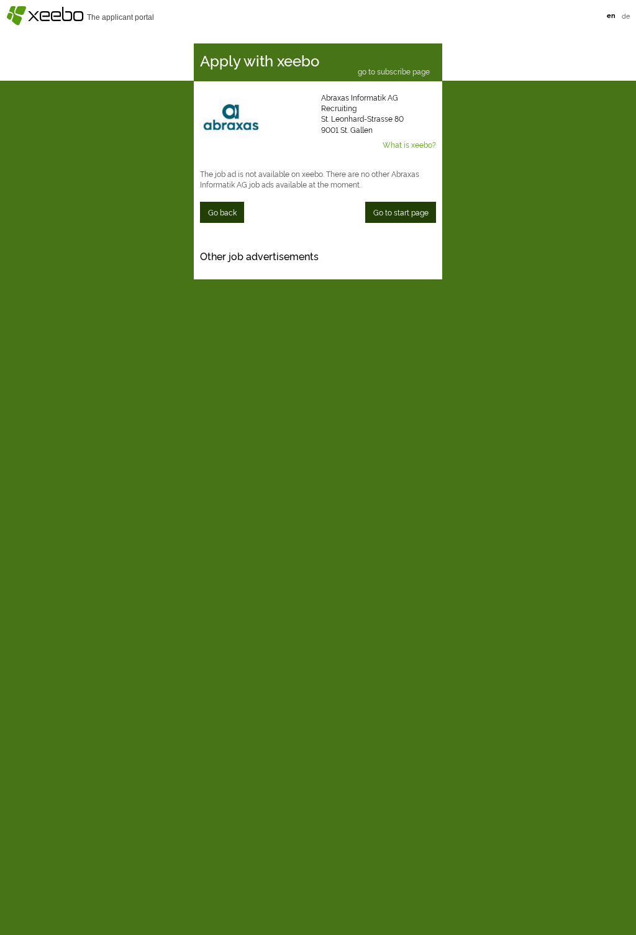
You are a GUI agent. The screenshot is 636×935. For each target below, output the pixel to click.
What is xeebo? (409, 144)
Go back (222, 212)
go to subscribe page (394, 72)
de (626, 15)
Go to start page (401, 212)
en (611, 15)
